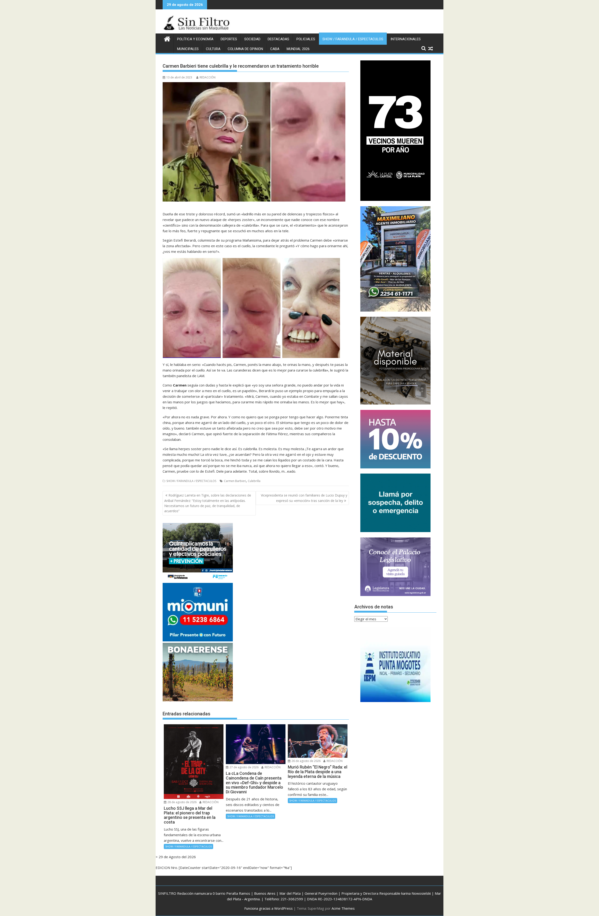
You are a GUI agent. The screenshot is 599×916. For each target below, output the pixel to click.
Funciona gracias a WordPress (268, 908)
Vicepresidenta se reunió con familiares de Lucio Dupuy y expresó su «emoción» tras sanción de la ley (304, 498)
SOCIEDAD (252, 39)
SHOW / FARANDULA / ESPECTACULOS (352, 39)
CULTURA (213, 49)
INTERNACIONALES (406, 39)
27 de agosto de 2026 (244, 767)
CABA (274, 49)
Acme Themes (343, 908)
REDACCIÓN (207, 77)
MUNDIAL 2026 (298, 49)
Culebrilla (254, 481)
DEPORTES (229, 39)
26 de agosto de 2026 (306, 761)
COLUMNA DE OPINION (245, 49)
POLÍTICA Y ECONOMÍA (195, 39)
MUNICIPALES (188, 49)
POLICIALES (305, 39)
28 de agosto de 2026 (182, 802)
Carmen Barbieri (235, 481)
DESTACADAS (278, 39)
